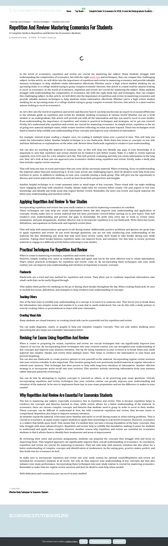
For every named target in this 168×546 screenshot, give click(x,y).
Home (69, 11)
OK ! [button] (83, 542)
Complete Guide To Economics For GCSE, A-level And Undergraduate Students (120, 11)
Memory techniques (41, 22)
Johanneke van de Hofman (19, 37)
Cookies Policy (71, 542)
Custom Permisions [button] (100, 542)
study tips (95, 77)
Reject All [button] (119, 542)
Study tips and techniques (20, 22)
